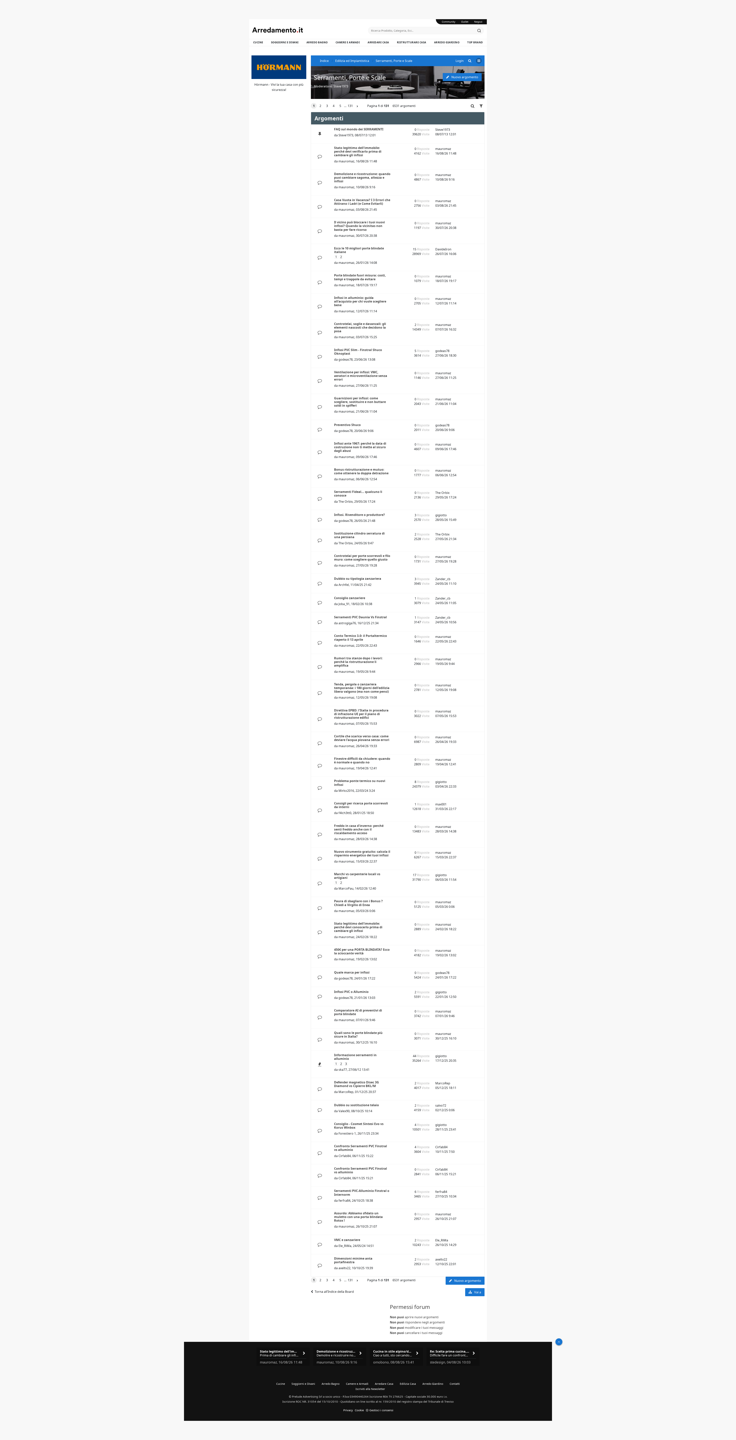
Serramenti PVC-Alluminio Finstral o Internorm (361, 1193)
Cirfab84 (344, 1156)
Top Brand (475, 42)
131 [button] (350, 106)
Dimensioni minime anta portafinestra (353, 1260)
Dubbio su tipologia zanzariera (357, 578)
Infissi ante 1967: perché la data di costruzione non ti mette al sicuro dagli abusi (360, 447)
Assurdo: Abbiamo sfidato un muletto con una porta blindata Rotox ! (358, 1217)
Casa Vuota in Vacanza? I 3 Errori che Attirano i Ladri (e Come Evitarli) (362, 202)
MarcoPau (345, 888)
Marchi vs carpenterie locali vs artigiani (357, 876)
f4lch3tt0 (344, 813)
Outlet (464, 21)
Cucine (258, 42)
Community (448, 21)
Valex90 (344, 1111)
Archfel (343, 585)
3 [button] (327, 106)
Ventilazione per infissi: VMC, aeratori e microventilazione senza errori (360, 376)
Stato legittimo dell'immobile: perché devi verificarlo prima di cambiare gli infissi (357, 151)
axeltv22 (344, 1268)
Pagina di (378, 106)
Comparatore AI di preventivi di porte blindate (358, 1012)
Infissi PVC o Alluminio (351, 992)
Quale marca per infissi (352, 972)
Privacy (348, 1410)
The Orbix (345, 501)
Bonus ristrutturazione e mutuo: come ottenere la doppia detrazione (361, 471)
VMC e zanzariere (347, 1240)
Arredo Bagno (317, 42)
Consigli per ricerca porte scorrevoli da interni (361, 805)
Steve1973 (341, 86)
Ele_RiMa (344, 1246)
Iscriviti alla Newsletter (370, 1389)
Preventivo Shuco (347, 425)
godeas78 (345, 359)
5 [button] (340, 106)
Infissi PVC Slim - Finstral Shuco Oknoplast (358, 352)
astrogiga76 (347, 623)
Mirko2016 (346, 791)
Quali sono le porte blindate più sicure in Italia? (358, 1035)
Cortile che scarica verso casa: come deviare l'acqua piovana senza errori (361, 738)
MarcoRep (345, 1092)
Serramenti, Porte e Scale (350, 77)
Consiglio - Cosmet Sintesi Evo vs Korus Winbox (359, 1126)
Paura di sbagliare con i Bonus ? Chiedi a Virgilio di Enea (358, 903)
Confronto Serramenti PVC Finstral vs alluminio (360, 1148)
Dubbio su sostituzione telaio (356, 1105)
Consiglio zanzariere (349, 598)
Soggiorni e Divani (285, 42)
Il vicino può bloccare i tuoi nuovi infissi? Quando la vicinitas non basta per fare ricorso (359, 226)
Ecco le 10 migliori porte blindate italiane (359, 250)
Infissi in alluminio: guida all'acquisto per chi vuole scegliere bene (360, 301)
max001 (441, 804)
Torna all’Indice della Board (334, 1292)
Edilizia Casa (408, 1384)
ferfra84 (344, 1200)
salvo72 (440, 1105)
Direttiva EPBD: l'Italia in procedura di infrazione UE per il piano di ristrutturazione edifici (361, 714)
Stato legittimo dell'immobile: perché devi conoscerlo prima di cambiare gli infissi (358, 927)
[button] (357, 106)
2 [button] (320, 106)
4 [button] (333, 106)
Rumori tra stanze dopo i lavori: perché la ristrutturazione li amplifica (358, 662)
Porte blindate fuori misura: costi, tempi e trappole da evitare (360, 277)
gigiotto (441, 515)
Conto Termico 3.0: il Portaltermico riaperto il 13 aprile (360, 637)
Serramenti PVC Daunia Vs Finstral (360, 617)
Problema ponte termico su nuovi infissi (359, 783)
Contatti (455, 1384)
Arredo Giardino (447, 42)
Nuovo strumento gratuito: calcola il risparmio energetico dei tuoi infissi (362, 853)
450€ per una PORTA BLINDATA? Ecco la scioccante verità (362, 951)
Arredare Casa (378, 42)
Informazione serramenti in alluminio (355, 1057)
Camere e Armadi (348, 42)
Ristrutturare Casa (411, 42)
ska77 (342, 1069)
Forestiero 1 (347, 1133)
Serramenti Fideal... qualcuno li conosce (358, 494)
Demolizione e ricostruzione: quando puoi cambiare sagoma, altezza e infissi (362, 177)
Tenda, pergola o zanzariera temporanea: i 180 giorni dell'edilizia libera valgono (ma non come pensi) (361, 688)
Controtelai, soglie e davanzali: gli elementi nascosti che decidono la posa (360, 327)
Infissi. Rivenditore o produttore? (359, 515)
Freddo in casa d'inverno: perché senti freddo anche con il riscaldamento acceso (359, 829)
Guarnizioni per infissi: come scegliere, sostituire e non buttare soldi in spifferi (360, 402)
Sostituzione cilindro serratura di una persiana (359, 535)
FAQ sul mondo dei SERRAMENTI (358, 129)
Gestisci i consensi (381, 1410)
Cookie (359, 1410)
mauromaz (346, 161)
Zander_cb (442, 579)
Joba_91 (344, 604)
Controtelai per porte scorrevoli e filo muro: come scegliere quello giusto (362, 558)
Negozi (478, 21)
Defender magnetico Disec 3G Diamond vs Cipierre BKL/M (356, 1084)
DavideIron (443, 249)
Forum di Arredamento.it (310, 30)
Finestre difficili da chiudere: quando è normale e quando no (362, 760)
